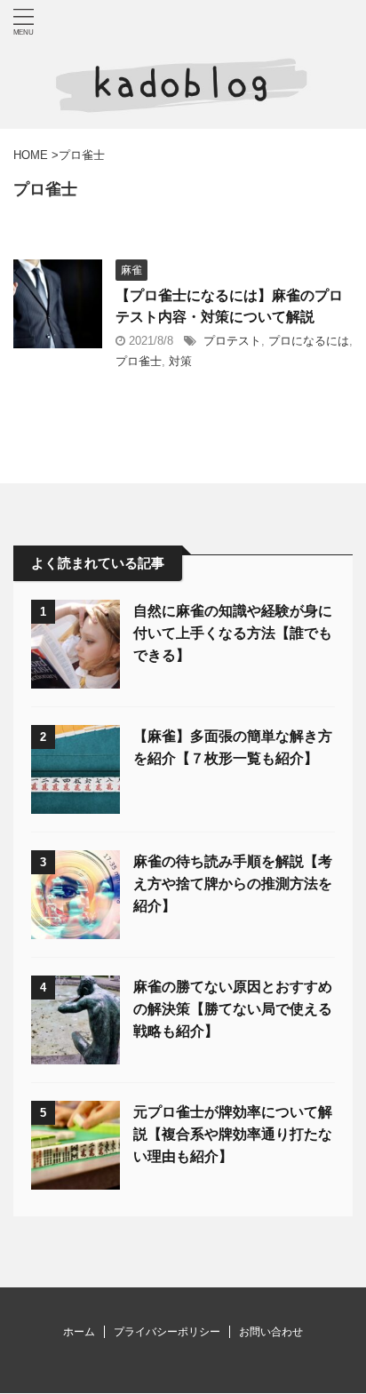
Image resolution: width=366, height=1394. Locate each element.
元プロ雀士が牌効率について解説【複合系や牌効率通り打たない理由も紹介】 (232, 1134)
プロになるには (308, 340)
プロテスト (232, 340)
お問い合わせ (271, 1332)
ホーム (79, 1332)
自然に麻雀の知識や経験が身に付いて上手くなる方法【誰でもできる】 (232, 633)
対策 (180, 361)
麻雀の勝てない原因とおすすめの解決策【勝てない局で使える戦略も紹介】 (232, 1009)
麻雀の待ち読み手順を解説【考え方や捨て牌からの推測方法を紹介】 (232, 883)
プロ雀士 (138, 361)
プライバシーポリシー (167, 1332)
